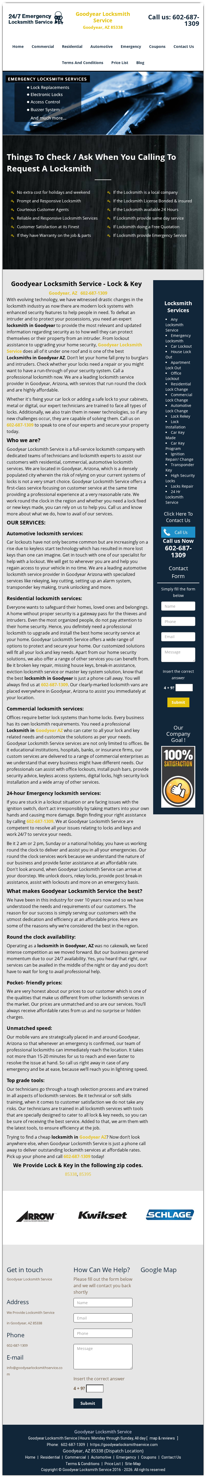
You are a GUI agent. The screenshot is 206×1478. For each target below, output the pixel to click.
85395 (85, 1174)
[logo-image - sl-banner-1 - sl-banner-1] (103, 103)
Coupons (157, 46)
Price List (119, 62)
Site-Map (133, 1464)
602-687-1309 (185, 20)
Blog (140, 62)
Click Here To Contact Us (178, 517)
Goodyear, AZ (63, 293)
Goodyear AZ (92, 1137)
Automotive (101, 46)
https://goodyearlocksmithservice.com (124, 1444)
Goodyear (46, 730)
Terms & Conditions (82, 1464)
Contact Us (184, 46)
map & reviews (163, 1438)
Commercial (43, 46)
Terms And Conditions (82, 62)
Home (18, 46)
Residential (72, 46)
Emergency (131, 46)
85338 (71, 1174)
